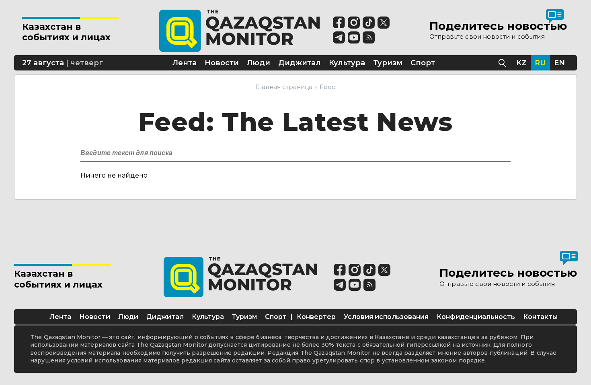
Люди (128, 317)
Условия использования (386, 317)
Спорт (276, 317)
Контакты (540, 317)
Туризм (244, 317)
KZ (521, 62)
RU (540, 62)
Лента (60, 317)
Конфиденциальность (476, 317)
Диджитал (165, 317)
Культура (208, 317)
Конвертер (316, 317)
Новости (94, 317)
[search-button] (504, 151)
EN (559, 62)
